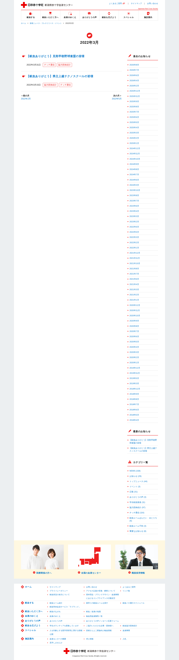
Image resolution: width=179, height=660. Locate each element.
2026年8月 (134, 65)
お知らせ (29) (135, 476)
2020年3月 (134, 352)
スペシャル (30, 630)
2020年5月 (134, 342)
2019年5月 (134, 378)
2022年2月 (26, 98)
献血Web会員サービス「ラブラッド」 (65, 607)
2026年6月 (134, 75)
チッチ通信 (49, 65)
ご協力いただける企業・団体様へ (99, 626)
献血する (29, 603)
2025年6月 (134, 117)
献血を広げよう (32, 625)
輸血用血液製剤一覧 (94, 616)
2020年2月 (134, 357)
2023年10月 (134, 190)
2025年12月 (134, 91)
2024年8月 (134, 169)
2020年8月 (134, 326)
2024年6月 (134, 180)
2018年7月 (134, 404)
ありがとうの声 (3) (137, 497)
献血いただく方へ (34, 611)
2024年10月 (134, 159)
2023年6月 (134, 206)
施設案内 (29, 638)
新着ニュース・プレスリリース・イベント (46, 23)
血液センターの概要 (58, 639)
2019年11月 (134, 373)
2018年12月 (134, 389)
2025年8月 (134, 107)
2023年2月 (134, 222)
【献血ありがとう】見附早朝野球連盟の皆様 (56, 56)
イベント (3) (134, 487)
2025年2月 (134, 138)
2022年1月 (134, 248)
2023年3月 (134, 216)
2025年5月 (134, 122)
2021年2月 (134, 295)
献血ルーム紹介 (56, 603)
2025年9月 (134, 101)
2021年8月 (134, 269)
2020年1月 (134, 363)
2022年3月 (134, 237)
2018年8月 (134, 399)
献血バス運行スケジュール (133, 603)
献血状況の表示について (60, 595)
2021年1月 (134, 300)
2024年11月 (134, 154)
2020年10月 (134, 316)
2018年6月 (134, 410)
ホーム (23, 23)
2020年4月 (134, 347)
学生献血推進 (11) (137, 502)
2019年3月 (134, 383)
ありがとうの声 (32, 620)
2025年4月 (134, 128)
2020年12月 (134, 305)
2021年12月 (134, 253)
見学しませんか (56, 643)
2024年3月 (134, 185)
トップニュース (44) (138, 481)
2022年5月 (117, 98)
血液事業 (126, 630)
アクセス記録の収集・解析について (100, 591)
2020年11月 (134, 310)
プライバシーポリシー (59, 591)
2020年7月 (134, 331)
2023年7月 (134, 201)
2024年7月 (134, 174)
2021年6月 (134, 279)
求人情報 (89, 639)
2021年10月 (134, 263)
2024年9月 (134, 164)
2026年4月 (134, 81)
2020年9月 (134, 321)
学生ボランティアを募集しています (64, 626)
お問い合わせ (152, 3)
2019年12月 (134, 368)
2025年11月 (134, 96)
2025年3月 (134, 133)
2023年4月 (134, 211)
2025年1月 (134, 143)
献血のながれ (55, 611)
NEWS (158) (135, 471)
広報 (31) (133, 492)
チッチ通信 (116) (136, 513)
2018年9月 (134, 394)
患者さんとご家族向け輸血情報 (99, 630)
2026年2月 (134, 86)
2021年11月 (134, 258)
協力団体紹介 (64, 65)
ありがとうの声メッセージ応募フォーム (102, 621)
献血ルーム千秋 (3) (137, 526)
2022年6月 (134, 227)
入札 (124, 639)
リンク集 (126, 591)
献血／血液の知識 (93, 611)
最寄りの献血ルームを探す (97, 603)
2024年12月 (134, 148)
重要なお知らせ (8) (137, 531)
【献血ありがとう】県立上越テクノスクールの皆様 (60, 76)
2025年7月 (134, 112)
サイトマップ (136, 3)
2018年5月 (134, 415)
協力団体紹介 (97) (137, 507)
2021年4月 (134, 284)
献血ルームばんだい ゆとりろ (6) (143, 519)
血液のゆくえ (31, 616)
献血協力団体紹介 (130, 626)
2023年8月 (134, 195)
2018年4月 (134, 420)
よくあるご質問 (115, 3)
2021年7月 (134, 274)
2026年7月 (134, 70)
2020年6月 (134, 336)
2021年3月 (134, 289)
